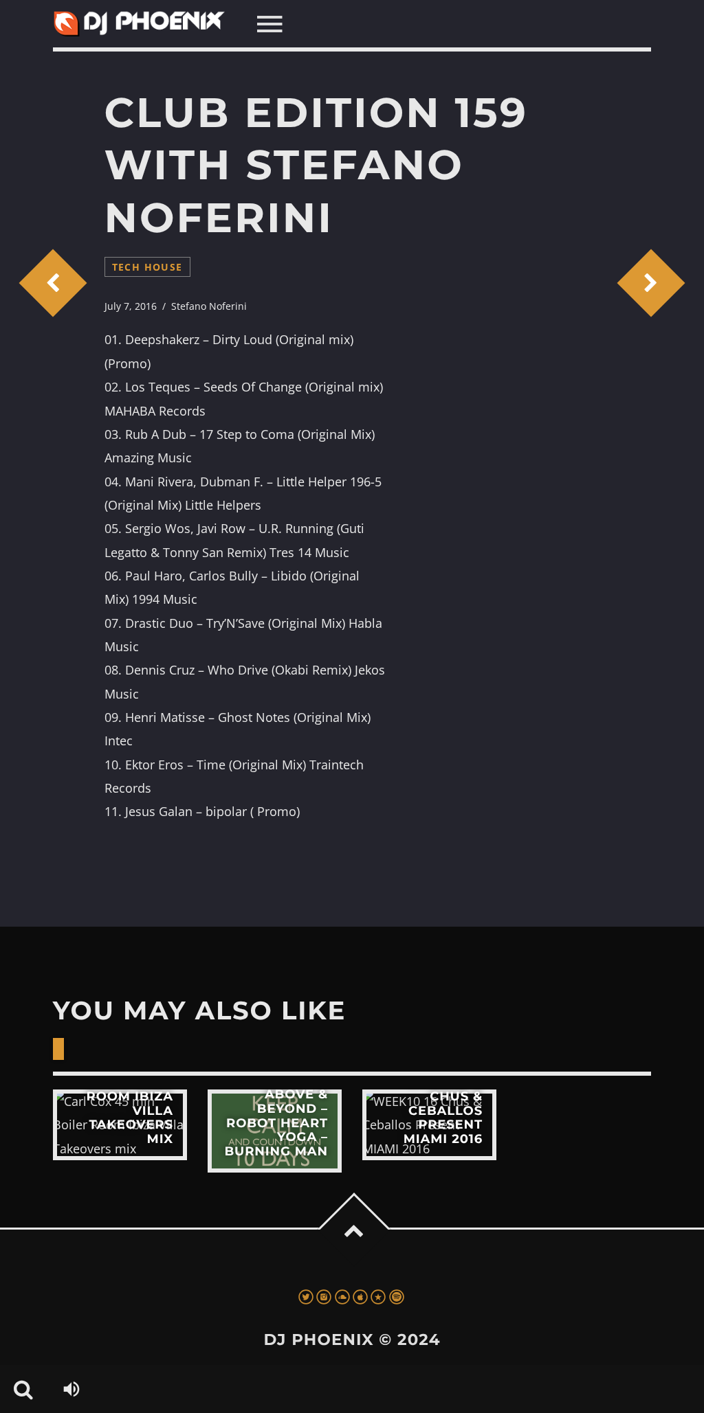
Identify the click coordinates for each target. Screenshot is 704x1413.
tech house (147, 266)
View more (120, 1124)
